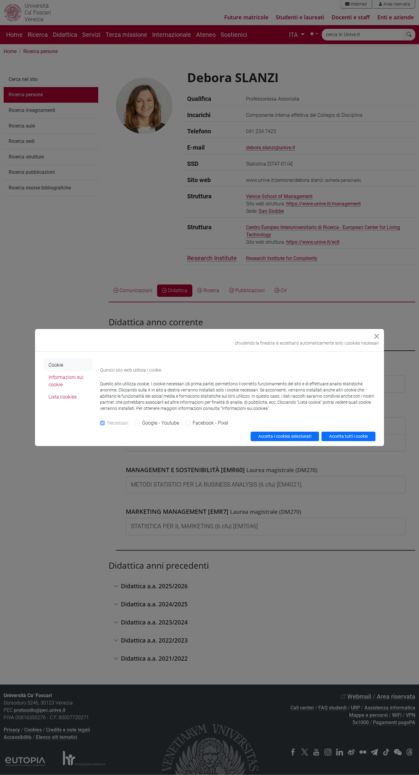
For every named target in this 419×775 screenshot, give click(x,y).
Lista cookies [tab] (62, 397)
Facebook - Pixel (210, 423)
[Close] (377, 336)
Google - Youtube (160, 423)
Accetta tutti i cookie (348, 436)
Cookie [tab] (55, 365)
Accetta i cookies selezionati (284, 436)
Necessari (118, 423)
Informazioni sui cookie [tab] (65, 381)
